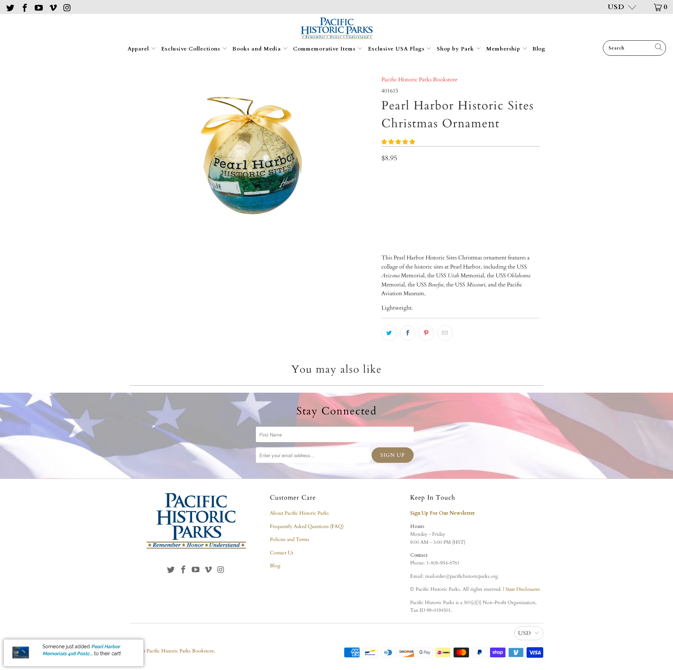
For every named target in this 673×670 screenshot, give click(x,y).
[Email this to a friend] (445, 333)
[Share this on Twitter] (389, 333)
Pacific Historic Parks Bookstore (419, 79)
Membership (504, 48)
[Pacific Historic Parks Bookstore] (337, 29)
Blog (538, 48)
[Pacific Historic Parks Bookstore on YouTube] (38, 7)
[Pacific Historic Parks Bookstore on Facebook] (23, 7)
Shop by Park (456, 48)
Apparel (139, 48)
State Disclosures (522, 589)
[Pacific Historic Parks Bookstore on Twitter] (9, 7)
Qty (385, 174)
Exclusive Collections (191, 48)
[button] (398, 142)
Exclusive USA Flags (397, 48)
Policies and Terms (289, 539)
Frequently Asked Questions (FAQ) (307, 526)
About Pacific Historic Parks (299, 513)
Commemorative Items (325, 48)
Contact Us (281, 552)
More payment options (499, 226)
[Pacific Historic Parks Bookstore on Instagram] (66, 7)
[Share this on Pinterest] (426, 333)
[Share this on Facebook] (407, 333)
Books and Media (257, 48)
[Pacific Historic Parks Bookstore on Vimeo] (52, 7)
